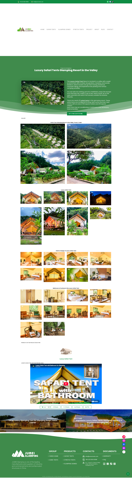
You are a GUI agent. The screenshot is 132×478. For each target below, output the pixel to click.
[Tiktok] (113, 2)
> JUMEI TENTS (53, 460)
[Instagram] (115, 464)
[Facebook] (110, 2)
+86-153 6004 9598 (91, 459)
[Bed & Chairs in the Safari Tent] (31, 274)
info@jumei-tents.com (38, 1)
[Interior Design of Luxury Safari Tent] (31, 259)
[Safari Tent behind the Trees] (77, 275)
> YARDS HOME (53, 456)
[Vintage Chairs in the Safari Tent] (31, 313)
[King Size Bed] (100, 274)
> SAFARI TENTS (68, 456)
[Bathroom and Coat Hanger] (54, 296)
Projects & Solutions (66, 68)
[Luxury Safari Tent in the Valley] (31, 197)
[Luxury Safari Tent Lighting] (31, 226)
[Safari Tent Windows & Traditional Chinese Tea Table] (100, 296)
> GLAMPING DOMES (70, 463)
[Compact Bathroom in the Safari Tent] (31, 297)
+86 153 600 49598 (24, 1)
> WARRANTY (106, 456)
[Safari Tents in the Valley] (42, 136)
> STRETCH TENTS (69, 460)
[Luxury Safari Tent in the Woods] (42, 167)
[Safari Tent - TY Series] (66, 353)
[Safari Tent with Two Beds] (54, 258)
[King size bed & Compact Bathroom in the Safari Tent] (100, 259)
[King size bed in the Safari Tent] (77, 259)
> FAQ (104, 459)
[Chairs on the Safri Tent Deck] (54, 329)
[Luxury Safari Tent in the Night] (100, 198)
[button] (77, 113)
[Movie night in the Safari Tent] (54, 275)
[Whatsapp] (108, 2)
